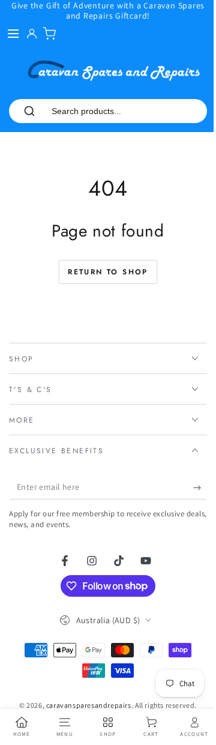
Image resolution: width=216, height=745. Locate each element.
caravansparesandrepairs (84, 705)
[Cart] (49, 33)
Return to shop (108, 272)
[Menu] (13, 33)
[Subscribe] (191, 487)
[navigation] (20, 727)
